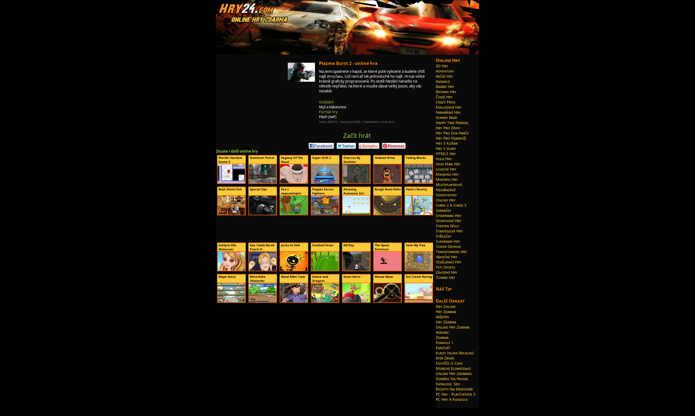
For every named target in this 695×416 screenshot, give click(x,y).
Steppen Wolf (447, 225)
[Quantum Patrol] (262, 182)
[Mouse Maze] (387, 301)
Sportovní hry (448, 220)
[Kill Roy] (356, 270)
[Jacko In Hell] (294, 270)
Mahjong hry (447, 174)
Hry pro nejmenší (451, 138)
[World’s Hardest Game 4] (231, 182)
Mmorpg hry (447, 179)
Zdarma (442, 337)
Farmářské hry (448, 112)
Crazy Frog (445, 102)
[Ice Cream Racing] (419, 301)
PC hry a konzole (451, 399)
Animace (443, 81)
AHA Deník (445, 358)
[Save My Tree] (419, 270)
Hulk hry (444, 158)
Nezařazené (446, 189)
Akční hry (444, 76)
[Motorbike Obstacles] (262, 301)
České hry (444, 96)
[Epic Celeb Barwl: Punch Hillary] (262, 270)
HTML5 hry (446, 153)
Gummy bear (446, 117)
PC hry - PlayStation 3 (455, 394)
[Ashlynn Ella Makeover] (231, 270)
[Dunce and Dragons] (325, 301)
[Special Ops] (262, 214)
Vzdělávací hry (449, 261)
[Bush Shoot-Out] (231, 214)
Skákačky (443, 210)
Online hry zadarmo (454, 373)
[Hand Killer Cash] (294, 301)
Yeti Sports (445, 267)
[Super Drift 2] (325, 182)
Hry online (446, 306)
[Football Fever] (325, 270)
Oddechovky (446, 194)
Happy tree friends (452, 122)
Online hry (446, 200)
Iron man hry (448, 163)
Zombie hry (445, 277)
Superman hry (448, 241)
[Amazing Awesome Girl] (356, 214)
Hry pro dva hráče (452, 132)
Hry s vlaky (446, 148)
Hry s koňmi (447, 143)
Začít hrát (357, 135)
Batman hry (446, 91)
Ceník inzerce (413, 410)
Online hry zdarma (452, 327)
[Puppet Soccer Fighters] (325, 214)
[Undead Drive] (387, 182)
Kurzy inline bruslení (455, 352)
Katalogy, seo (448, 383)
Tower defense (448, 246)
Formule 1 (444, 342)
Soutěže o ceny (449, 363)
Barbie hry (445, 86)
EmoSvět (443, 347)
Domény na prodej (452, 378)
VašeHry (442, 316)
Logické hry (446, 169)
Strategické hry (449, 231)
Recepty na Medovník (454, 389)
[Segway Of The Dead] (294, 182)
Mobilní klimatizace (453, 368)
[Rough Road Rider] (387, 214)
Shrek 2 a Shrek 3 (451, 205)
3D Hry (442, 65)
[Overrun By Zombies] (356, 182)
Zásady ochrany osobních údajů (380, 410)
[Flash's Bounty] (419, 214)
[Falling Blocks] (419, 182)
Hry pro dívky (448, 127)
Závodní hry (446, 272)
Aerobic (442, 332)
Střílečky (443, 236)
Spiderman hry (448, 215)
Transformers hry (451, 251)
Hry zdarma (446, 311)
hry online (301, 410)
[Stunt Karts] (356, 301)
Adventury (445, 71)
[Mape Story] (231, 301)
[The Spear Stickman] (387, 270)
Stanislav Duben (346, 410)
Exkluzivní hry (449, 107)
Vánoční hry (446, 256)
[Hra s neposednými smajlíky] (294, 214)
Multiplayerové (449, 184)
